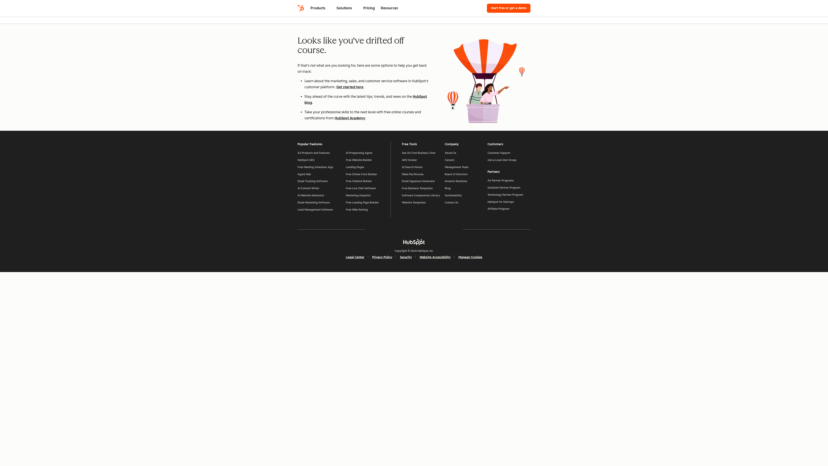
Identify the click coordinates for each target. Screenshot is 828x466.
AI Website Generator (311, 195)
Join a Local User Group (502, 160)
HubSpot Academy (350, 118)
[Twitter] (414, 229)
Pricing (369, 8)
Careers (450, 160)
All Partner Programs (501, 180)
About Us (450, 152)
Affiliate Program (498, 208)
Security (406, 257)
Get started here (349, 87)
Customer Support (499, 152)
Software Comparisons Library (421, 195)
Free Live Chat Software (361, 188)
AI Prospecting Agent (359, 152)
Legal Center (355, 257)
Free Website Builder (359, 160)
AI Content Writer (308, 188)
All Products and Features (314, 152)
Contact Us (451, 202)
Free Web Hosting (357, 209)
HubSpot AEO (306, 160)
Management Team (457, 167)
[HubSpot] (301, 8)
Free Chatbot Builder (359, 181)
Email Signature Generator (418, 181)
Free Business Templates (417, 188)
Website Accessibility (435, 257)
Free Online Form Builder (361, 174)
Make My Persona (412, 174)
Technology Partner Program (505, 194)
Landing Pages (355, 167)
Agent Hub (304, 174)
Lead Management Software (315, 209)
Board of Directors (456, 174)
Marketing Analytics (358, 195)
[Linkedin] (426, 229)
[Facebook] (376, 229)
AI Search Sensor (412, 167)
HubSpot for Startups (501, 201)
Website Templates (414, 202)
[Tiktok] (451, 229)
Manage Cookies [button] (470, 257)
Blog (448, 188)
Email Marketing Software (314, 202)
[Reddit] (439, 229)
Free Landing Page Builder (362, 202)
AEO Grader (409, 160)
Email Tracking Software (313, 181)
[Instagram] (389, 229)
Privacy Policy (382, 257)
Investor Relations (456, 181)
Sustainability (453, 195)
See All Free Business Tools (419, 152)
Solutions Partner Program (504, 187)
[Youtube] (401, 229)
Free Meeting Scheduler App (315, 167)
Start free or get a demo (509, 8)
